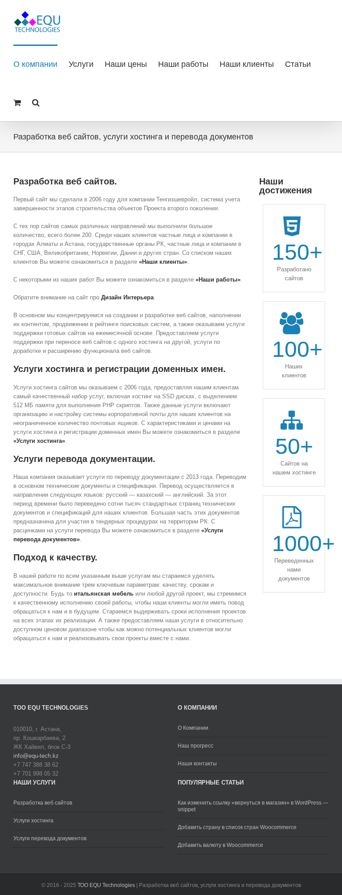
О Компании (193, 728)
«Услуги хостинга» (39, 440)
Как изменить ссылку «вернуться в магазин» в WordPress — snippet (253, 806)
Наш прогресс (195, 746)
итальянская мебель (104, 593)
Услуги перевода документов (49, 838)
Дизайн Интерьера (127, 297)
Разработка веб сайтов (42, 803)
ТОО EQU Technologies (106, 885)
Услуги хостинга (33, 820)
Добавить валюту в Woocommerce (220, 845)
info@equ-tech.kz (36, 755)
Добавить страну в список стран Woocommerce (237, 827)
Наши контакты (197, 763)
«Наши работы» (217, 279)
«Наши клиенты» (163, 261)
